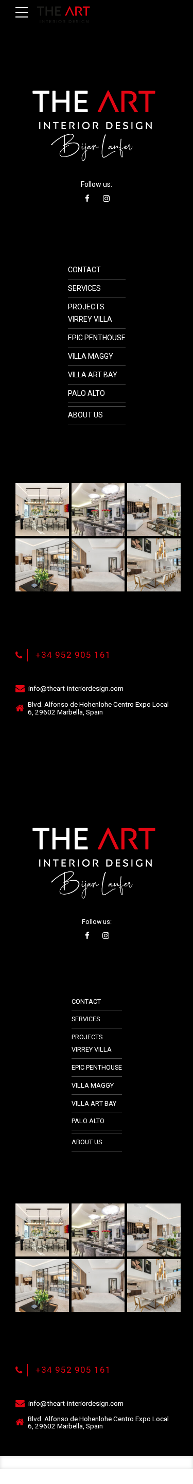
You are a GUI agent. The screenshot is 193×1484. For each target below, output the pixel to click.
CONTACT (84, 270)
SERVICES (84, 288)
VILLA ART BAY (92, 375)
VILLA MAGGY (90, 356)
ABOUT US (85, 415)
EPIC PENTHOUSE (97, 338)
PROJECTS (86, 307)
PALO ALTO (86, 393)
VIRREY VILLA (90, 319)
